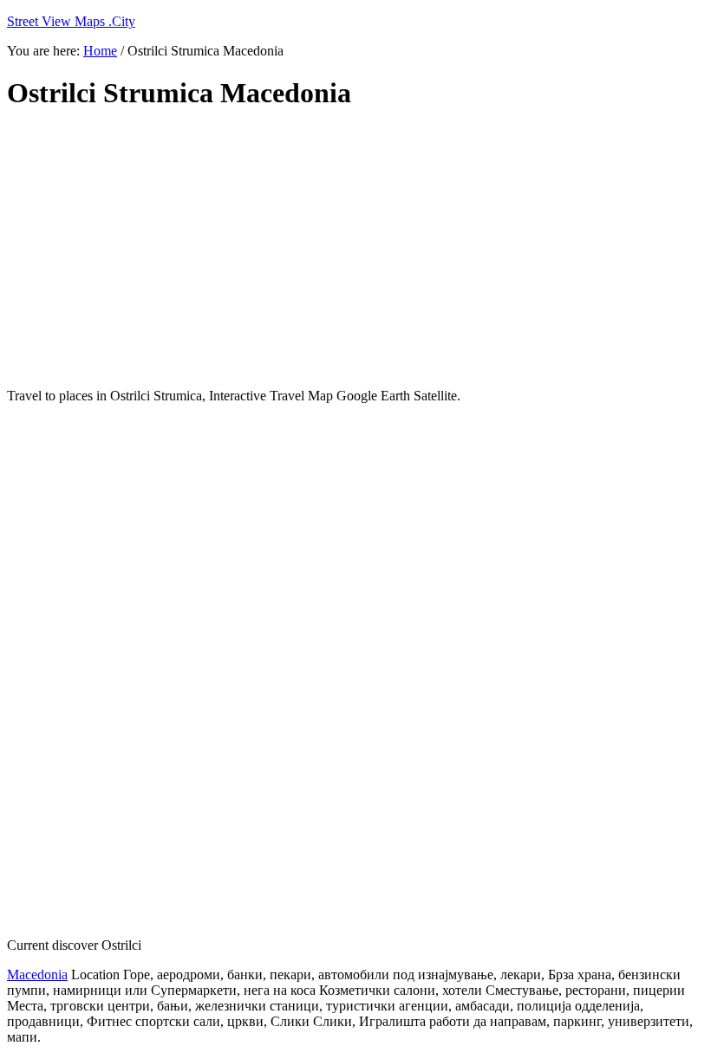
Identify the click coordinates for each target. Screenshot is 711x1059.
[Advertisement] (355, 249)
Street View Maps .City (71, 21)
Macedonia (37, 974)
